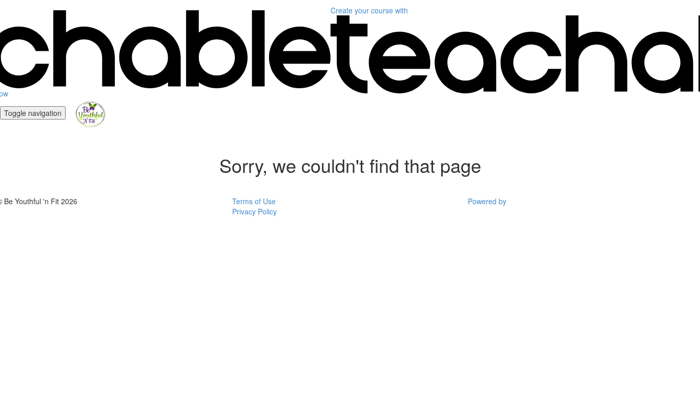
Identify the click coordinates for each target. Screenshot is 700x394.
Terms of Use (254, 201)
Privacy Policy (254, 211)
